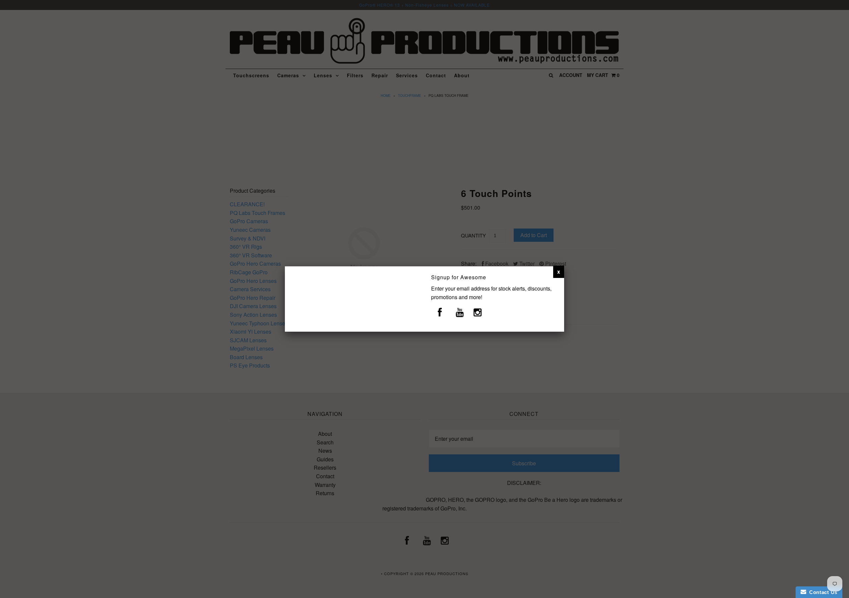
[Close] (558, 271)
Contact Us (821, 592)
